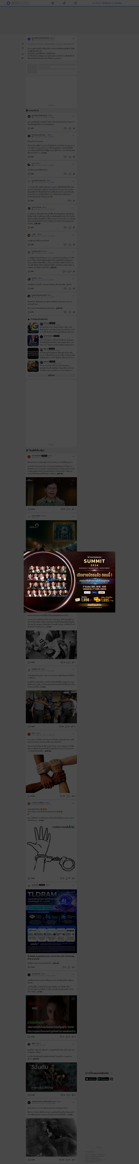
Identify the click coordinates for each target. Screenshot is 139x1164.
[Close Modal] (113, 554)
